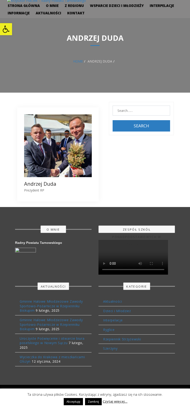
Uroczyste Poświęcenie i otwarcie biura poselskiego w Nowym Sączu (52, 340)
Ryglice (109, 329)
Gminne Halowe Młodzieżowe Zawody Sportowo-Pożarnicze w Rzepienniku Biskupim (51, 306)
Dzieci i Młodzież (117, 311)
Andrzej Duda (40, 183)
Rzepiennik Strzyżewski (122, 339)
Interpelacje (162, 5)
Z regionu (74, 5)
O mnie (52, 5)
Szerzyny (110, 348)
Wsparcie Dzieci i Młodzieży (117, 5)
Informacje (19, 13)
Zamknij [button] (93, 401)
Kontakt (76, 13)
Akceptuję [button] (73, 401)
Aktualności (48, 13)
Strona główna (24, 5)
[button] (6, 29)
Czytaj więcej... (115, 401)
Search (141, 126)
